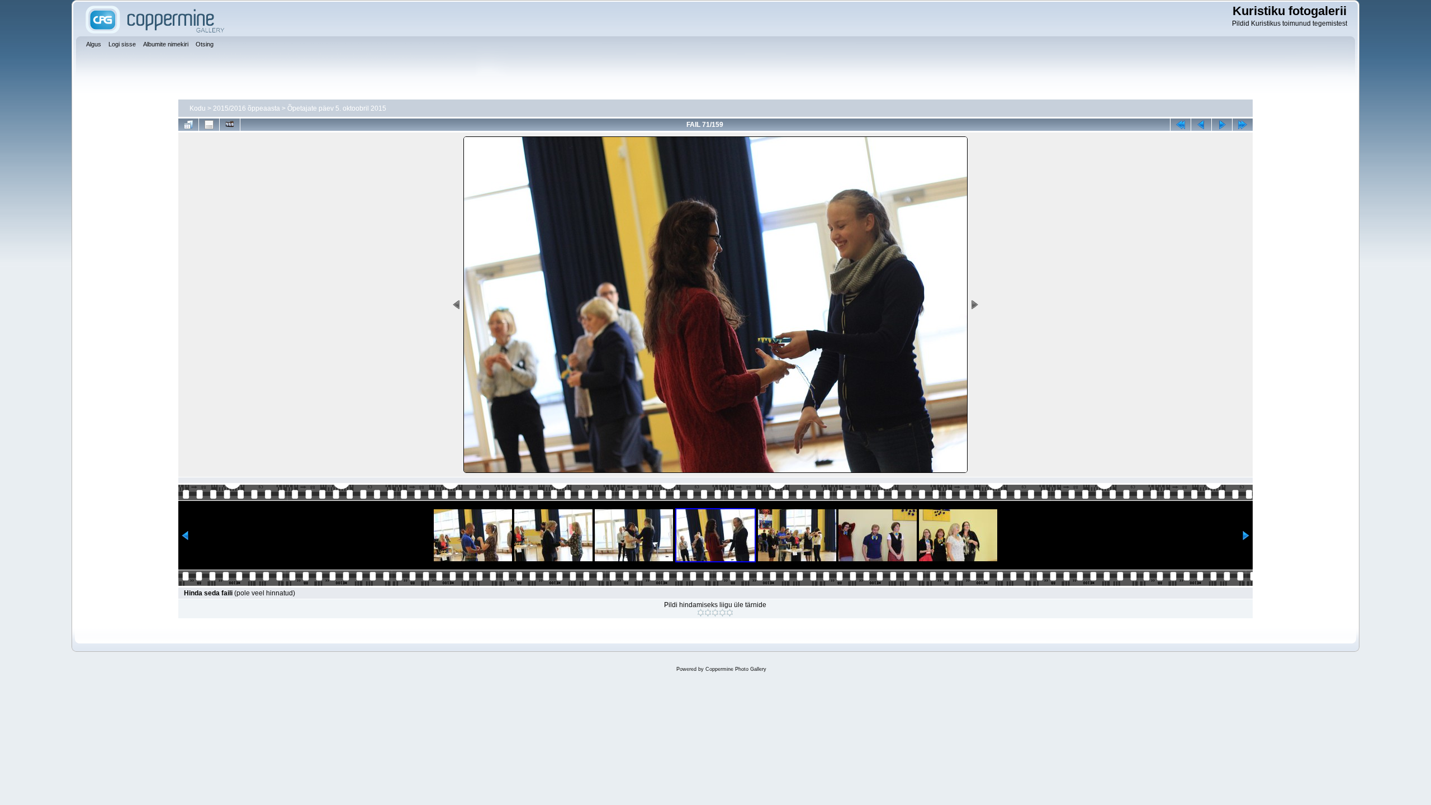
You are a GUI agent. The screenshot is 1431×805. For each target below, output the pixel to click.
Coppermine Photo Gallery (735, 669)
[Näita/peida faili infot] (209, 125)
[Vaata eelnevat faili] (1201, 125)
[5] (729, 613)
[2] (708, 613)
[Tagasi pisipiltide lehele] (188, 125)
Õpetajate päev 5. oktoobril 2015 (336, 108)
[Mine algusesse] (1181, 125)
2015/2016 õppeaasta (246, 108)
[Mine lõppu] (1243, 125)
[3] (715, 613)
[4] (722, 613)
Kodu (197, 108)
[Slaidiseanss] (230, 125)
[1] (700, 613)
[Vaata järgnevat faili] (1222, 125)
